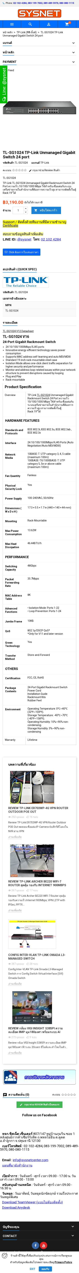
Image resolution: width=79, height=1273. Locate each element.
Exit (32, 1269)
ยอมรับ (45, 1269)
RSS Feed (8, 70)
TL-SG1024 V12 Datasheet (18, 331)
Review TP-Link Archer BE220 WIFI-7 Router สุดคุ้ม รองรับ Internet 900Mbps (37, 883)
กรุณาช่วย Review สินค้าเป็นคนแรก (41, 1104)
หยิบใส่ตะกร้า (45, 210)
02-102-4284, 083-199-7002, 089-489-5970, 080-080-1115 (43, 3)
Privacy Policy (63, 1262)
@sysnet (24, 239)
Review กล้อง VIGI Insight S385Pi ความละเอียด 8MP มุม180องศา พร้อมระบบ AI (35, 1030)
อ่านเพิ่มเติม (14, 836)
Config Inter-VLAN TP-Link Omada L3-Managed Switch (36, 956)
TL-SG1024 (43, 395)
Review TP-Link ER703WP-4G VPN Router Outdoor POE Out (38, 809)
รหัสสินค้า (8, 162)
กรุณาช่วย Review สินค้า (46, 170)
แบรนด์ (35, 162)
